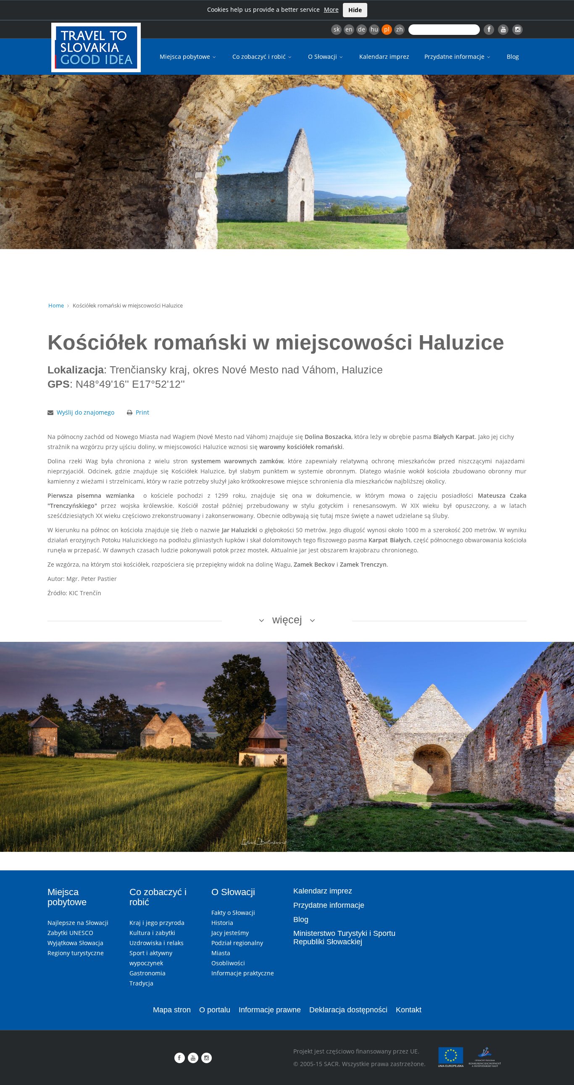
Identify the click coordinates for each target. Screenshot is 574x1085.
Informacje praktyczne (242, 973)
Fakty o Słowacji (233, 913)
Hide (355, 10)
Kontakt (408, 1010)
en (349, 29)
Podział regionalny (237, 943)
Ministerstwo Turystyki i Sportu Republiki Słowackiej (344, 937)
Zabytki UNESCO (70, 933)
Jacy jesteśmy (230, 933)
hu (374, 29)
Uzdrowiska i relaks (156, 943)
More (331, 9)
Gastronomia (147, 973)
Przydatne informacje (455, 56)
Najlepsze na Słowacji (77, 923)
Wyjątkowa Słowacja (75, 943)
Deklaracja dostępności (348, 1010)
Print (142, 412)
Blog (513, 56)
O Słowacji (323, 56)
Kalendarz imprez (384, 56)
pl (387, 29)
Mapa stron (172, 1010)
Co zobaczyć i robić (259, 56)
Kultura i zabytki (152, 933)
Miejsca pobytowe (186, 56)
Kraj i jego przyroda (156, 923)
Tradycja (141, 983)
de (361, 29)
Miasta (220, 953)
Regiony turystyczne (75, 953)
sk (337, 29)
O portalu (214, 1010)
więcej (287, 619)
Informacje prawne (270, 1010)
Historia (222, 923)
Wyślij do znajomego (85, 412)
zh (399, 29)
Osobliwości (228, 963)
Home (56, 305)
